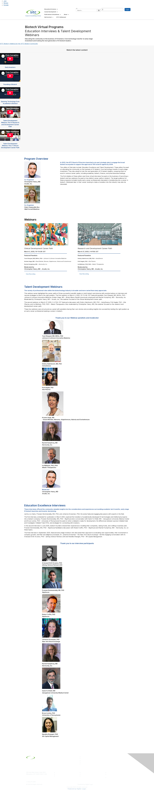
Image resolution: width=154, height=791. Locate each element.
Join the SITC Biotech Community (26, 44)
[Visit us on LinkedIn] (82, 757)
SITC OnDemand (86, 776)
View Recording (30, 274)
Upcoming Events (86, 774)
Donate (6, 5)
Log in (127, 9)
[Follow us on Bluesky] (82, 758)
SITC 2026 (59, 774)
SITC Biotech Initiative (7, 44)
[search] (99, 10)
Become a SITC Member (63, 772)
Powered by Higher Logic (77, 788)
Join (5, 1)
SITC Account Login (61, 776)
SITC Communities (86, 772)
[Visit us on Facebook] (82, 764)
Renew (6, 3)
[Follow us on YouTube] (82, 762)
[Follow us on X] (82, 760)
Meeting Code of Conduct (114, 772)
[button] (51, 9)
